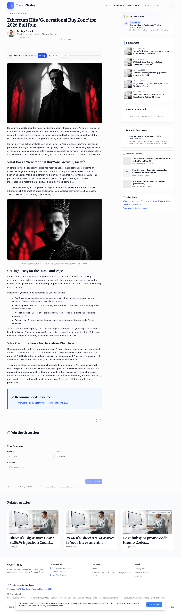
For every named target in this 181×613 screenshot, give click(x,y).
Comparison (131, 5)
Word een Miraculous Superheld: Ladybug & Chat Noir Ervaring (147, 201)
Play (43, 55)
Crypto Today (14, 564)
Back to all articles (18, 13)
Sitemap (138, 576)
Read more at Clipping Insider (135, 208)
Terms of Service (66, 487)
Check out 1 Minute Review (134, 205)
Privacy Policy (51, 487)
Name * (10, 452)
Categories (117, 5)
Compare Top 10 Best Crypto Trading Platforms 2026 (43, 403)
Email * (59, 452)
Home (108, 5)
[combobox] (63, 56)
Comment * (12, 462)
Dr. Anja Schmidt (26, 31)
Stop (55, 55)
